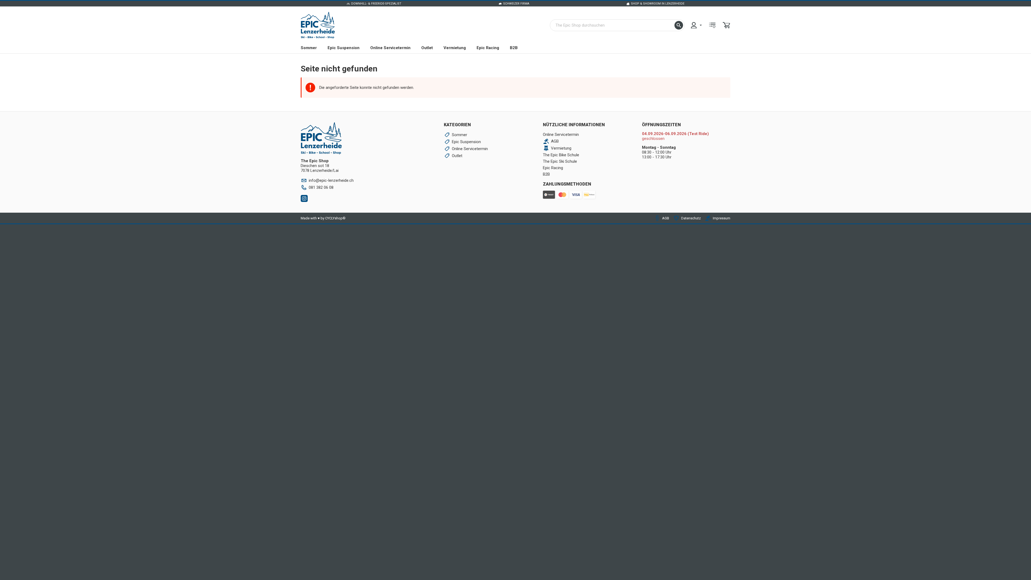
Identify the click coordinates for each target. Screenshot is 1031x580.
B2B (514, 47)
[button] (678, 25)
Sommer (309, 47)
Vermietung (455, 47)
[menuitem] (696, 25)
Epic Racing (488, 47)
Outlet (427, 47)
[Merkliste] (712, 25)
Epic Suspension (344, 47)
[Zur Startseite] (318, 25)
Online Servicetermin (390, 47)
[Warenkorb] (726, 25)
